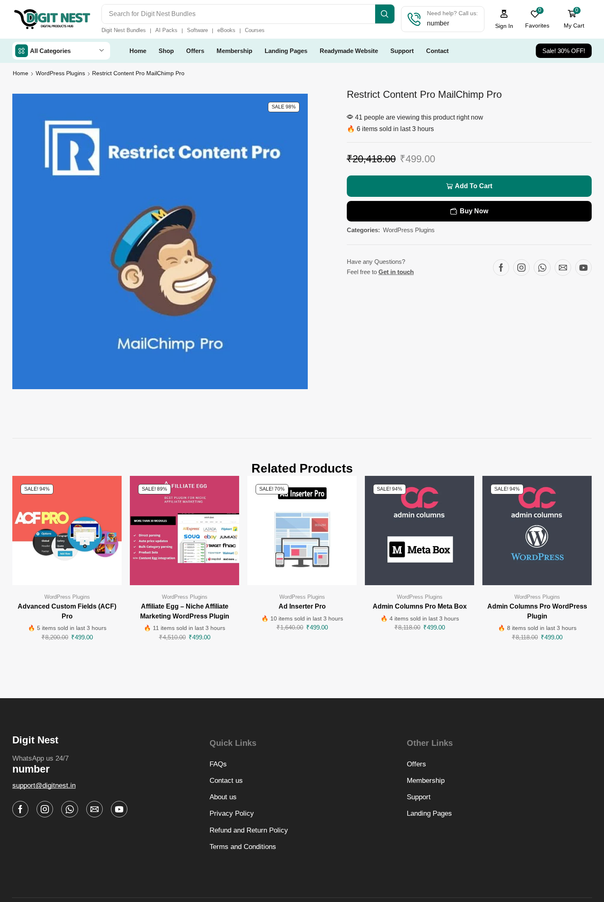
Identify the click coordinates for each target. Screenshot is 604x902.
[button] (504, 19)
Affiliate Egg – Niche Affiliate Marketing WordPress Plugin (184, 611)
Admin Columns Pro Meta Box (420, 606)
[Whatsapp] (542, 267)
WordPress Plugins (60, 73)
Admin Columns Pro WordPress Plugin (537, 611)
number (31, 769)
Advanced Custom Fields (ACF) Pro (67, 611)
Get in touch (396, 271)
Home (20, 73)
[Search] (384, 14)
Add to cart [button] (67, 533)
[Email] (563, 267)
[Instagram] (521, 267)
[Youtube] (583, 267)
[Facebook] (501, 267)
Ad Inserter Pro (302, 606)
